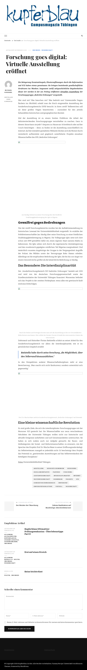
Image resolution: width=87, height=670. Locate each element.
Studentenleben (10, 541)
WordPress (24, 666)
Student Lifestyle (11, 540)
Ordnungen (57, 479)
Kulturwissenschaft (42, 479)
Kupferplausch (10, 538)
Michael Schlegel (8, 91)
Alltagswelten (10, 536)
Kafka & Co (8, 559)
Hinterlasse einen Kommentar (8, 99)
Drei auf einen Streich (36, 552)
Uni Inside (36, 50)
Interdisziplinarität (62, 475)
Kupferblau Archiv (25, 664)
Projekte (69, 479)
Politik (7, 575)
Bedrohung (71, 468)
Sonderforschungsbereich (44, 483)
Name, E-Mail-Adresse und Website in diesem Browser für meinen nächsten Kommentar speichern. (45, 622)
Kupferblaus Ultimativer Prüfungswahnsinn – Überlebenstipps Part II (44, 531)
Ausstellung (39, 468)
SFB (77, 479)
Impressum (9, 650)
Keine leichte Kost (34, 571)
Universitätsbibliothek (43, 486)
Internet (76, 475)
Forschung (67, 472)
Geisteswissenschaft (42, 475)
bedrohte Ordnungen (55, 468)
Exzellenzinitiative (41, 472)
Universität (62, 483)
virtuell (59, 486)
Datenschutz (49, 650)
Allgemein (8, 534)
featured (56, 472)
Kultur (17, 559)
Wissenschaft (47, 50)
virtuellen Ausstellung (69, 92)
